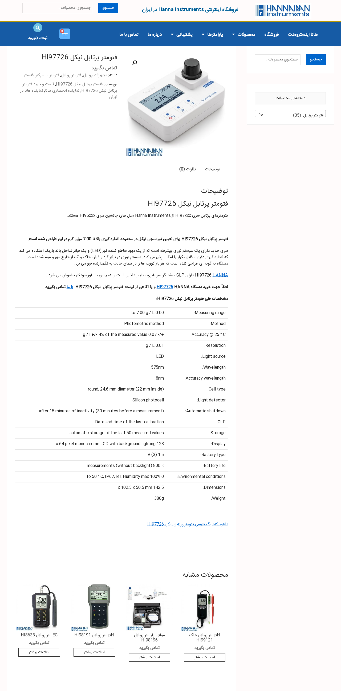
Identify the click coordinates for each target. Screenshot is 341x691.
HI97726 (165, 287)
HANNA (220, 275)
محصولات (246, 34)
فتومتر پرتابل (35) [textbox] (292, 115)
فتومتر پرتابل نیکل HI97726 (79, 84)
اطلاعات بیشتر (204, 657)
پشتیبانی (184, 34)
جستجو (108, 8)
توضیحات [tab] (212, 169)
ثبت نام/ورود (37, 37)
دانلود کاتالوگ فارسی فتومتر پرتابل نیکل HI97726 (187, 524)
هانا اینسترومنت (303, 34)
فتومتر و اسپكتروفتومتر (41, 75)
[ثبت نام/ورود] (37, 27)
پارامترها (215, 34)
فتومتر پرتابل (71, 75)
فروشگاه (272, 34)
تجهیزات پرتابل (95, 75)
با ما (70, 287)
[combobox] (290, 113)
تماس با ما (129, 34)
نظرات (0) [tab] (187, 169)
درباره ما (155, 34)
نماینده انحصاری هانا (62, 90)
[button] (134, 63)
